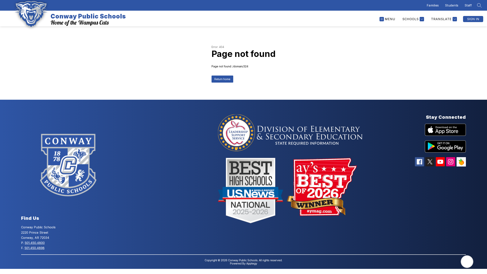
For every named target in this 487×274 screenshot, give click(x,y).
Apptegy (251, 263)
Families (433, 5)
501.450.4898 (35, 248)
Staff (468, 5)
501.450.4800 (35, 243)
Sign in (473, 19)
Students (451, 5)
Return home (222, 79)
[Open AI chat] (467, 261)
